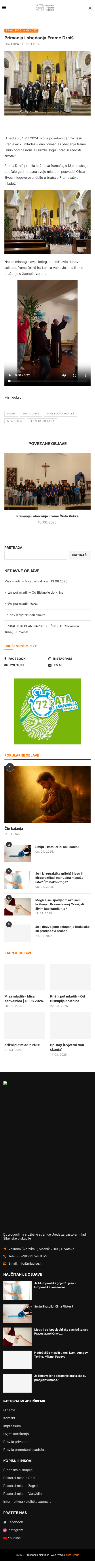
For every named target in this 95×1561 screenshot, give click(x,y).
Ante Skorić (72, 1555)
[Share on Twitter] (43, 125)
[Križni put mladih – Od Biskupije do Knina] (70, 977)
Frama (15, 44)
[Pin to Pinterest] (54, 125)
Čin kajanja (13, 828)
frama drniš (31, 413)
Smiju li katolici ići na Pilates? (57, 847)
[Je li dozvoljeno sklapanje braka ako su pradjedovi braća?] (17, 933)
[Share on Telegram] (86, 125)
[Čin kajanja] (47, 794)
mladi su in (14, 421)
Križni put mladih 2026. (21, 603)
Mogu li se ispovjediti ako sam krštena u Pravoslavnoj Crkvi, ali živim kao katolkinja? (59, 904)
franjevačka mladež (60, 413)
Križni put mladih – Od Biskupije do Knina (33, 592)
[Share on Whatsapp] (75, 125)
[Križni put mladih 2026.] (24, 1025)
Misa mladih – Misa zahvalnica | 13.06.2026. (36, 581)
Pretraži (79, 555)
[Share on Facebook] (32, 125)
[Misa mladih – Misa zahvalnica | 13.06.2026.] (24, 977)
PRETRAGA (13, 547)
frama (11, 413)
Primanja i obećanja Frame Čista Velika (47, 516)
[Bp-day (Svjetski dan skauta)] (70, 1025)
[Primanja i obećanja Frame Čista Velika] (47, 481)
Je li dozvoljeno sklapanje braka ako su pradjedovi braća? (62, 929)
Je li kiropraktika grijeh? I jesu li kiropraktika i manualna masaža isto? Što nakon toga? (59, 878)
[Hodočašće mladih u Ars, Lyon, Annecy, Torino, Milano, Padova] (17, 1360)
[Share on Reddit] (64, 125)
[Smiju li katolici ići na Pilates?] (17, 853)
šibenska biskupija (42, 421)
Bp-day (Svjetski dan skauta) (25, 615)
